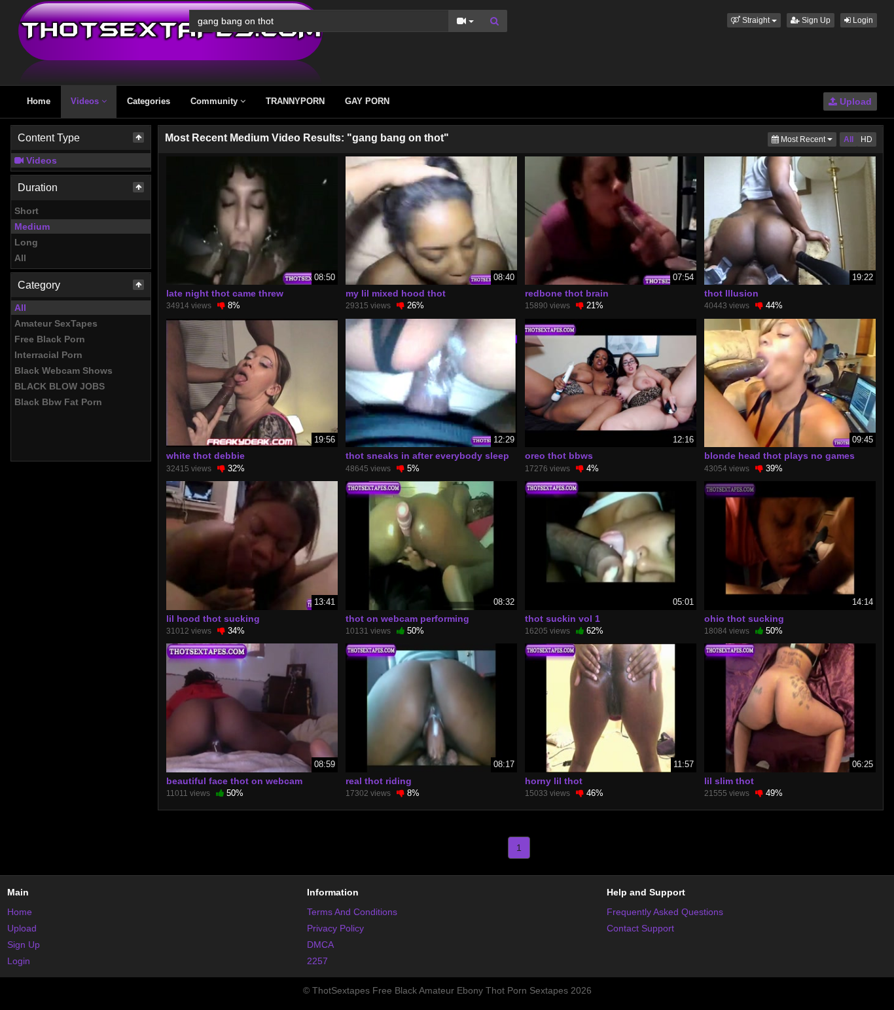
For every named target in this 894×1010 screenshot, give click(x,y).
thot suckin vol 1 (562, 618)
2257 (317, 961)
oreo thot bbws (559, 455)
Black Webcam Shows (63, 370)
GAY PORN (367, 101)
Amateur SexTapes (56, 323)
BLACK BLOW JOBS (59, 386)
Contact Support (640, 928)
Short (26, 211)
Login (862, 20)
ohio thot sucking (744, 618)
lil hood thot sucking (213, 618)
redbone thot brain (567, 293)
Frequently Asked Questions (665, 912)
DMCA (320, 944)
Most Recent (807, 139)
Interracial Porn (48, 355)
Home (38, 101)
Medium (32, 226)
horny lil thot (553, 781)
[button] (754, 20)
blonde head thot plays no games (779, 455)
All (20, 258)
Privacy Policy (335, 928)
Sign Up (815, 20)
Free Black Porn (49, 339)
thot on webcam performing (407, 618)
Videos (86, 101)
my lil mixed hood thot (396, 293)
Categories (148, 101)
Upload (854, 101)
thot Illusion (731, 293)
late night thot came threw (224, 293)
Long (26, 242)
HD (866, 139)
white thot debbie (205, 455)
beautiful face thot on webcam (234, 781)
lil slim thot (729, 781)
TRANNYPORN (295, 101)
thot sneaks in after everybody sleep (427, 455)
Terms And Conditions (352, 912)
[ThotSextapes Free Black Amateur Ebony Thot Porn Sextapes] (170, 42)
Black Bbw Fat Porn (58, 402)
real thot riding (379, 781)
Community (215, 101)
